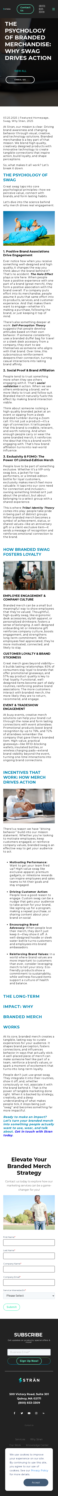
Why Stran (36, 1439)
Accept (36, 1482)
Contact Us (25, 9)
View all (20, 70)
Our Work (15, 1445)
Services (20, 1439)
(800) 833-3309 (42, 9)
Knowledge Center (37, 1445)
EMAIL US (20, 80)
